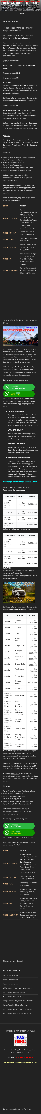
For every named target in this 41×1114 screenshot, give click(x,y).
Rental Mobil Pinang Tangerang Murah (17, 1013)
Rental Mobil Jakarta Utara (25, 482)
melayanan (15, 140)
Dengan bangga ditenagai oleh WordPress (17, 1109)
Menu (22, 13)
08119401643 (27, 1057)
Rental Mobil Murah (20, 3)
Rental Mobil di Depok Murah (13, 996)
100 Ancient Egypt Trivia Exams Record (17, 988)
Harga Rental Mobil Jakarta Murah (15, 1005)
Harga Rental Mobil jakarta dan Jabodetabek (19, 1001)
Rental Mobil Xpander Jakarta (14, 992)
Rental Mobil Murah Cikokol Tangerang (17, 1009)
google (21, 961)
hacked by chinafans (10, 975)
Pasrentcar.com (9, 185)
